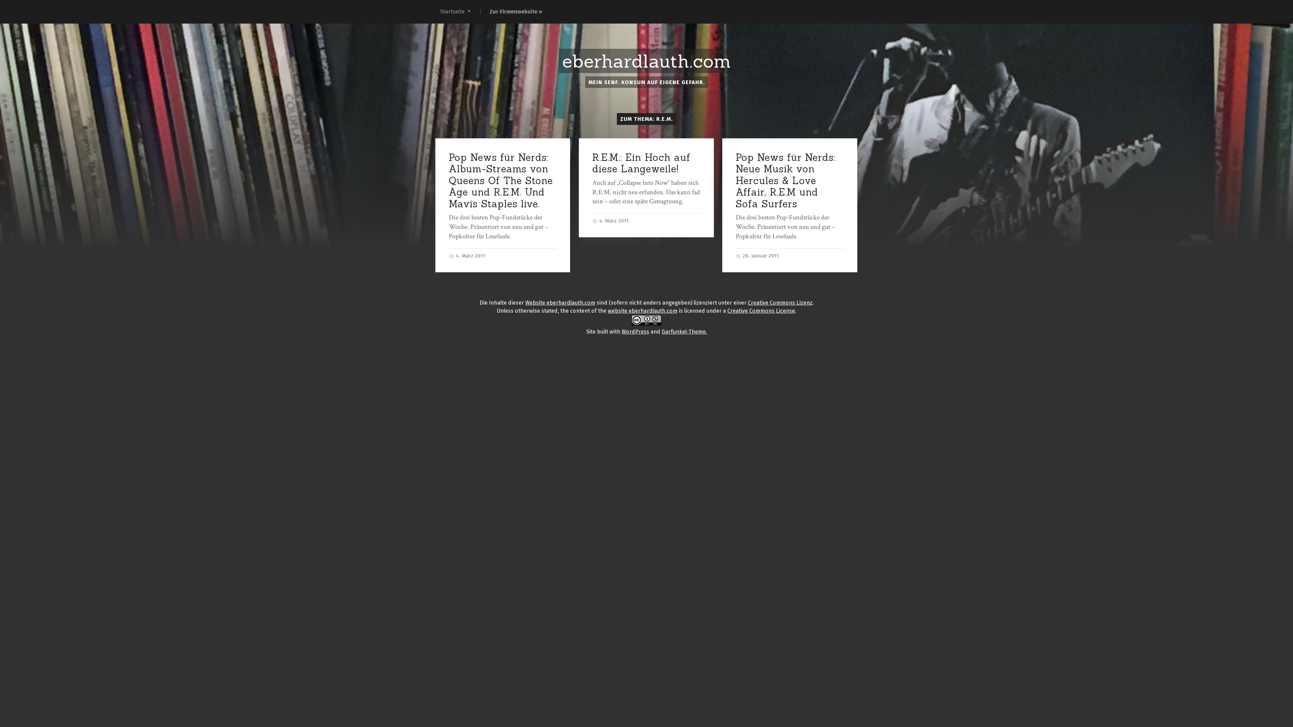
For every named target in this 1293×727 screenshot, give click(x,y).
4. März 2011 (469, 256)
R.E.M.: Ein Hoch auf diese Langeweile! (641, 163)
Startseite (452, 11)
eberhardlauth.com (646, 61)
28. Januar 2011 (760, 256)
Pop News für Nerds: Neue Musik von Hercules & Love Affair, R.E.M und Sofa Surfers (785, 180)
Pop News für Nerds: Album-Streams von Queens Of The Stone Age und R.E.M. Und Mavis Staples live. (501, 180)
